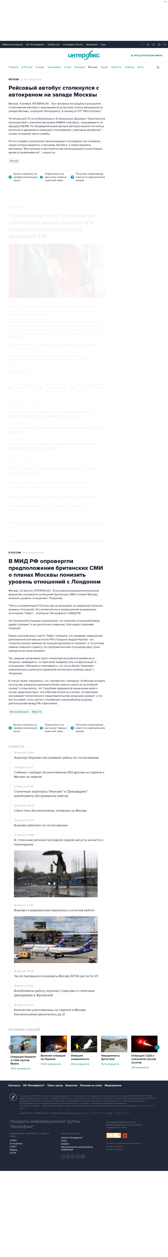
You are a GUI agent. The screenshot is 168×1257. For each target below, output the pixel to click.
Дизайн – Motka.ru (114, 1149)
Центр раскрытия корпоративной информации (77, 1148)
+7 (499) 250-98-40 (98, 1113)
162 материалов (110, 1064)
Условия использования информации (123, 1143)
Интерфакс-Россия (73, 44)
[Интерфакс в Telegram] (68, 1156)
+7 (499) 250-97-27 (121, 1113)
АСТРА (13, 1153)
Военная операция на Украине (53, 1057)
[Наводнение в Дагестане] (114, 1051)
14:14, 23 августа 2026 (33, 553)
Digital (104, 67)
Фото (140, 67)
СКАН (64, 1141)
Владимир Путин (19, 371)
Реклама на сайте (91, 1085)
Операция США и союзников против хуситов (143, 1059)
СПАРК (13, 1140)
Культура (79, 67)
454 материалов (80, 1064)
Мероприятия (113, 1085)
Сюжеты (129, 67)
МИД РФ (37, 711)
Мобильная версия (12, 44)
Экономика (54, 67)
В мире (40, 67)
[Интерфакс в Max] (83, 1156)
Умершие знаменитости (80, 1057)
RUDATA (65, 1144)
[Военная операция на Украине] (54, 1051)
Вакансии (71, 1085)
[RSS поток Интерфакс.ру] (78, 1156)
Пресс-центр (55, 1085)
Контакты (14, 1085)
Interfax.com (54, 44)
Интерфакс (84, 55)
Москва (92, 67)
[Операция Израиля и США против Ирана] (23, 1052)
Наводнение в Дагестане (110, 1057)
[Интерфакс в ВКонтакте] (73, 1156)
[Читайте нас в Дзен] (63, 1156)
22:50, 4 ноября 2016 (31, 79)
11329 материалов (51, 1064)
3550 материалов (20, 1068)
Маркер (13, 1150)
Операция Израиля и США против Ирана (23, 1060)
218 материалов (140, 1067)
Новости (116, 67)
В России (27, 67)
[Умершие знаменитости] (84, 1051)
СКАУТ (13, 1146)
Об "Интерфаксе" (35, 44)
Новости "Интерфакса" (72, 1137)
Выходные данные (115, 1146)
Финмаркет (92, 44)
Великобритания (19, 711)
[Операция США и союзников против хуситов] (144, 1051)
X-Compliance (16, 1143)
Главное (13, 67)
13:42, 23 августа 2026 (33, 207)
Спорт (67, 67)
